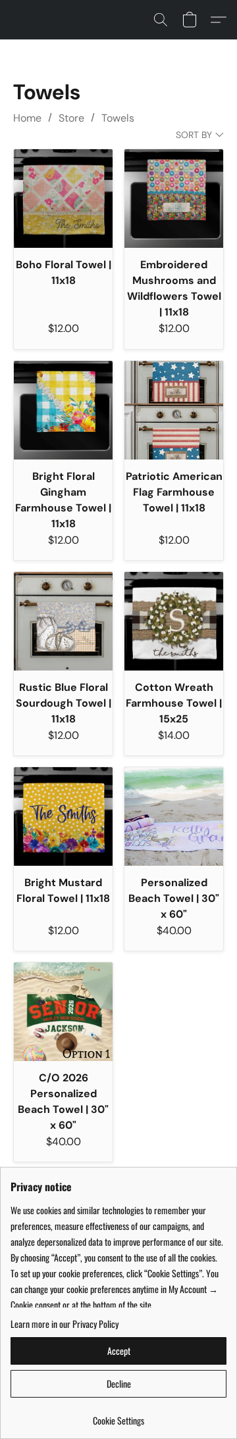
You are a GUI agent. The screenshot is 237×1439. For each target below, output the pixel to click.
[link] (118, 1415)
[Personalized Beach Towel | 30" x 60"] (173, 816)
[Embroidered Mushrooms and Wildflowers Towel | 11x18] (173, 198)
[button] (161, 19)
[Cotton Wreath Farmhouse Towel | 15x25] (173, 621)
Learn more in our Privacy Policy (64, 1324)
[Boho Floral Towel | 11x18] (63, 198)
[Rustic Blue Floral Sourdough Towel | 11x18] (63, 621)
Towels (117, 118)
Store (71, 118)
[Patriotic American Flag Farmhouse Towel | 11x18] (173, 410)
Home (27, 118)
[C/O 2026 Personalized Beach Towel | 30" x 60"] (63, 1011)
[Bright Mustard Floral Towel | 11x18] (63, 816)
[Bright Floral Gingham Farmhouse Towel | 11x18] (63, 410)
